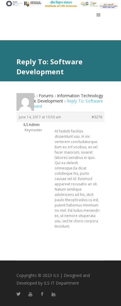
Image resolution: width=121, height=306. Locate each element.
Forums (46, 95)
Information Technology (80, 95)
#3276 (97, 117)
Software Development (41, 101)
